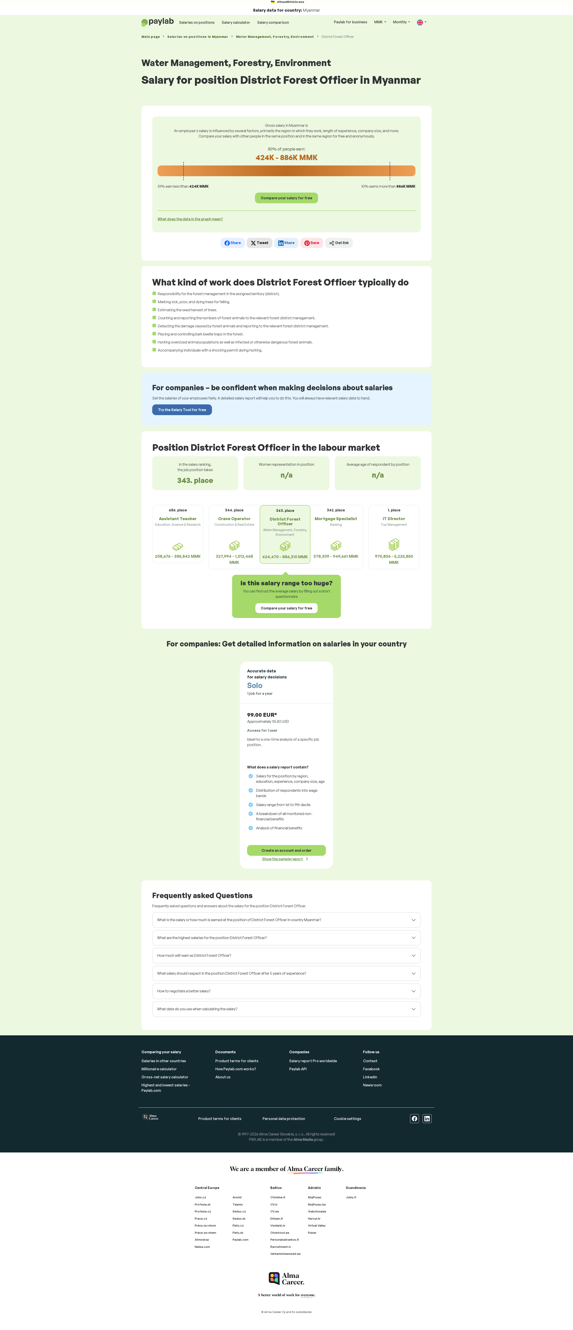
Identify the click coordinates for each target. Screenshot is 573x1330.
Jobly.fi (351, 1197)
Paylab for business (350, 22)
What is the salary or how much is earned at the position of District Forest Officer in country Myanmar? (239, 920)
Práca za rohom (205, 1225)
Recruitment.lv (280, 1246)
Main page (150, 37)
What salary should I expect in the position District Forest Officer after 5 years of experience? (231, 973)
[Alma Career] (286, 1279)
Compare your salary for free (286, 198)
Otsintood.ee (279, 1232)
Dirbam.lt (276, 1218)
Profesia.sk (203, 1204)
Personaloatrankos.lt (284, 1239)
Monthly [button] (400, 22)
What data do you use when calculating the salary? (197, 1009)
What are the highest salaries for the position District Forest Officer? (212, 937)
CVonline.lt (277, 1197)
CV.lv (274, 1204)
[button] (421, 22)
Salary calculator (236, 22)
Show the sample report (282, 859)
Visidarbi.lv (277, 1225)
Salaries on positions (197, 22)
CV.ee (274, 1211)
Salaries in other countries (163, 1061)
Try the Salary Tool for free (182, 410)
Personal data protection (284, 1118)
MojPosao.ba (317, 1204)
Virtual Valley (317, 1225)
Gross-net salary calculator (164, 1077)
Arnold (237, 1197)
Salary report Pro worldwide (313, 1061)
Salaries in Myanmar (197, 37)
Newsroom (372, 1085)
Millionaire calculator (159, 1069)
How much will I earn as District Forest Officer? (194, 955)
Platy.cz (238, 1225)
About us (223, 1077)
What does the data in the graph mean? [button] (190, 219)
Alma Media (303, 1139)
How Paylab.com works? (235, 1069)
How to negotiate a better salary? (183, 991)
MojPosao (314, 1197)
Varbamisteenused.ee (285, 1253)
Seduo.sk (239, 1218)
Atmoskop (202, 1239)
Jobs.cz (200, 1197)
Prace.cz (201, 1218)
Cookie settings (347, 1118)
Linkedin (370, 1077)
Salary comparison (273, 22)
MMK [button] (378, 22)
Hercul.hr (314, 1218)
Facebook (371, 1069)
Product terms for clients (237, 1061)
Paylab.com (240, 1239)
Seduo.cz (239, 1211)
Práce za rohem (205, 1232)
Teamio (238, 1204)
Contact (370, 1061)
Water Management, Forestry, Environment (275, 37)
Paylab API (298, 1069)
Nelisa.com (202, 1246)
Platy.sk (238, 1232)
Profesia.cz (203, 1211)
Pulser (312, 1232)
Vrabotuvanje (317, 1211)
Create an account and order (286, 850)
